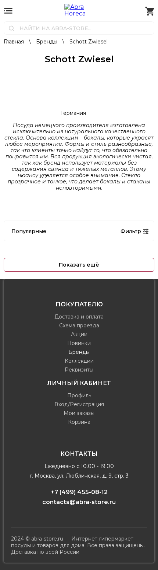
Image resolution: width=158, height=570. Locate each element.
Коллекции (79, 361)
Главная (14, 41)
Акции (79, 334)
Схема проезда (79, 325)
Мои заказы (79, 413)
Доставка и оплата (79, 317)
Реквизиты (79, 370)
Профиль (79, 395)
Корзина (79, 422)
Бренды (47, 41)
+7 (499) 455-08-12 (79, 492)
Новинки (79, 343)
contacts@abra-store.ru (79, 502)
